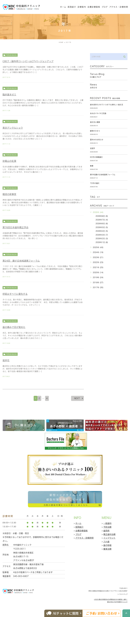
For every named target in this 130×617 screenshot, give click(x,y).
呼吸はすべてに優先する (15, 294)
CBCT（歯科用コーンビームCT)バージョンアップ (28, 61)
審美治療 (107, 549)
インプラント (109, 538)
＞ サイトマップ (122, 594)
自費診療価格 (93, 7)
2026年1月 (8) (102, 242)
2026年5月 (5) (102, 227)
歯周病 (106, 531)
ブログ (78, 534)
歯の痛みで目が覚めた (14, 327)
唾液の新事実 (9, 194)
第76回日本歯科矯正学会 (15, 227)
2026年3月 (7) (102, 235)
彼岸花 (6, 360)
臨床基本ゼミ (9, 94)
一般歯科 (107, 523)
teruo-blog (11, 55)
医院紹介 (79, 527)
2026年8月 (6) (102, 216)
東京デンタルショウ (13, 128)
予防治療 (107, 527)
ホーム (63, 7)
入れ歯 (106, 542)
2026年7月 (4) (102, 220)
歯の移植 (107, 545)
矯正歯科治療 (109, 534)
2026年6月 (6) (102, 223)
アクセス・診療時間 (118, 7)
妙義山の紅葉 (9, 161)
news (93, 85)
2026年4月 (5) (102, 231)
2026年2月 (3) (102, 238)
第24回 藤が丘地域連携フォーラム (21, 261)
